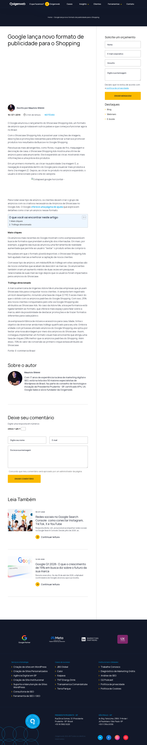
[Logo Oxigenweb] (18, 4)
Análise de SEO (108, 675)
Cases (69, 4)
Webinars (111, 114)
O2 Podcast (107, 679)
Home (50, 17)
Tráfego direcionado (21, 224)
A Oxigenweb (54, 4)
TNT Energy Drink (66, 679)
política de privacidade (117, 88)
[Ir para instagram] (117, 737)
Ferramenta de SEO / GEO (26, 695)
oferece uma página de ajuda (47, 206)
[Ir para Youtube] (125, 737)
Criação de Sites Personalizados (30, 671)
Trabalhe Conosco (110, 666)
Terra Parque (64, 688)
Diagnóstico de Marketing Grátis (118, 671)
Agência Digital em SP (25, 675)
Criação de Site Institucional (28, 679)
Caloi (60, 671)
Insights (83, 4)
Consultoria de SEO (23, 691)
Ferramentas (114, 4)
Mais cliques (17, 221)
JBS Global (62, 666)
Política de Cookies (111, 688)
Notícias (50, 114)
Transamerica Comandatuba (72, 684)
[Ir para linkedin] (100, 737)
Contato (130, 4)
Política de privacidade (113, 684)
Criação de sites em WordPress (29, 666)
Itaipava (61, 675)
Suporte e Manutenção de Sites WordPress (30, 686)
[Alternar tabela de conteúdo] (82, 217)
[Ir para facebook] (108, 737)
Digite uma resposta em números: (24, 423)
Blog (109, 109)
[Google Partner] (24, 639)
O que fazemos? (36, 4)
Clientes (97, 4)
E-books (111, 119)
